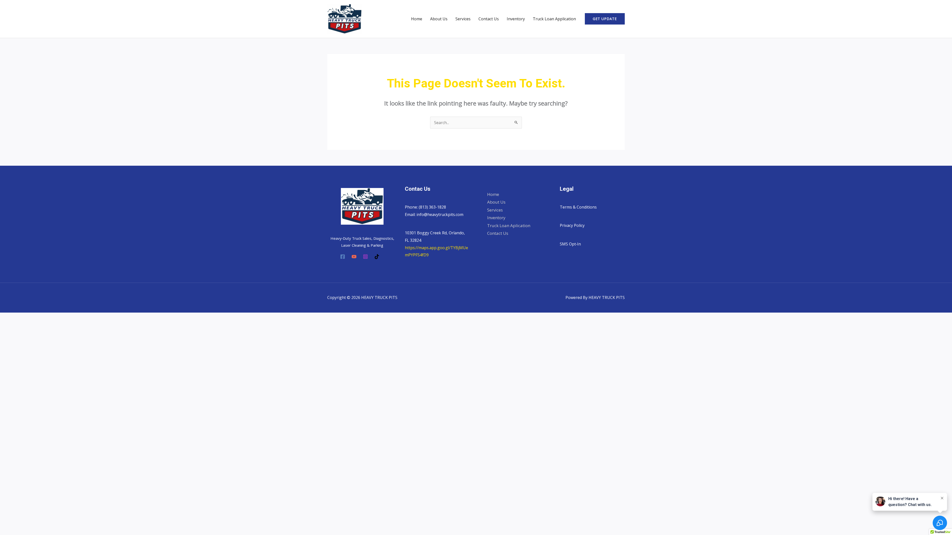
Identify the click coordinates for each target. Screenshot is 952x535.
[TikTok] (376, 256)
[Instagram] (365, 256)
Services (463, 19)
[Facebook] (342, 256)
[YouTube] (354, 256)
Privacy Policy (572, 225)
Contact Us (488, 19)
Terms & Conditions (578, 207)
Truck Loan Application (554, 19)
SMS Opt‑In (570, 244)
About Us (438, 19)
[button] (605, 19)
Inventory (516, 19)
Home (416, 19)
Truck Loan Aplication (508, 225)
